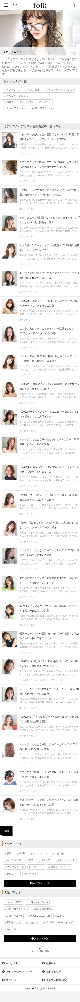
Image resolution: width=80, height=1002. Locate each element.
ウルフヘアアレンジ (17, 95)
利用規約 (50, 963)
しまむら (33, 922)
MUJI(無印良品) (45, 909)
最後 (7, 831)
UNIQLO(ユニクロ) (39, 915)
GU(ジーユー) (14, 915)
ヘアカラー (27, 320)
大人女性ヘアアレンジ (60, 89)
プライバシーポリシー (18, 971)
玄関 (31, 860)
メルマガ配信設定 (56, 980)
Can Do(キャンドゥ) (18, 909)
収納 (9, 853)
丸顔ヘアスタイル (16, 108)
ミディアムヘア (29, 153)
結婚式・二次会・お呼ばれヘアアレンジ (28, 102)
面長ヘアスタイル (42, 108)
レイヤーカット (29, 514)
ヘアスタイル (34, 89)
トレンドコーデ (66, 860)
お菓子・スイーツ (60, 867)
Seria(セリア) (14, 902)
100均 (22, 853)
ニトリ (60, 915)
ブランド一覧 (41, 938)
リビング (59, 853)
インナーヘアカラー (32, 708)
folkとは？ (11, 963)
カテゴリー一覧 (41, 883)
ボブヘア (45, 860)
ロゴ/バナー (12, 980)
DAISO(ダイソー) (38, 902)
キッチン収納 (14, 860)
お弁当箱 (31, 873)
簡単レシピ (13, 873)
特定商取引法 (53, 971)
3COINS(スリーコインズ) (59, 922)
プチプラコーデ (15, 867)
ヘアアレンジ (13, 89)
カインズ (11, 929)
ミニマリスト (40, 853)
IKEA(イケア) (14, 922)
